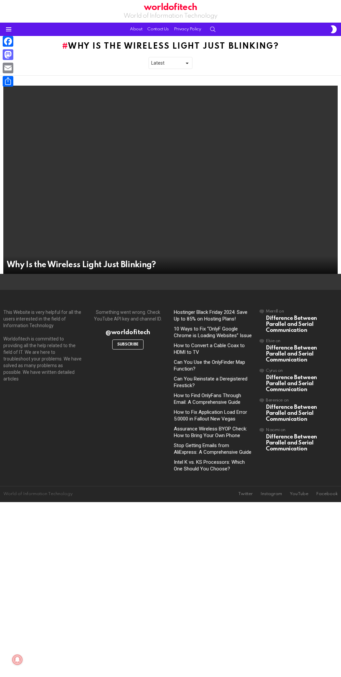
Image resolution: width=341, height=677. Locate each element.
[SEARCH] (212, 29)
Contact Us (158, 29)
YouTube (299, 494)
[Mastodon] (8, 54)
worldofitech (170, 7)
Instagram (271, 494)
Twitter (245, 494)
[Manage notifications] (17, 659)
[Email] (8, 68)
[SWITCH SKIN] (334, 29)
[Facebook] (8, 41)
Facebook (327, 494)
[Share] (8, 81)
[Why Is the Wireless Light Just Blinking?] (170, 180)
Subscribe (128, 344)
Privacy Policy (187, 29)
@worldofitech (128, 332)
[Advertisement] (170, 590)
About (136, 29)
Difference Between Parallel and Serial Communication (291, 324)
